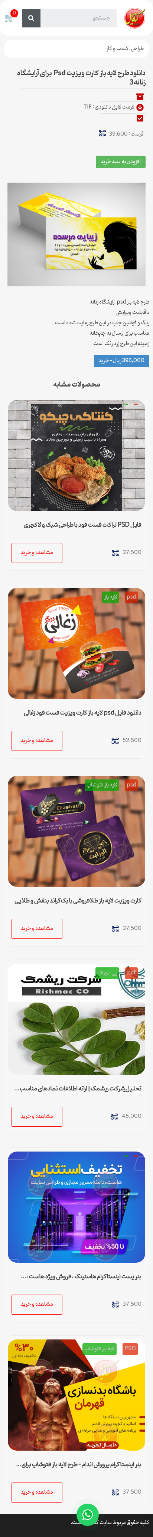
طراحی (137, 49)
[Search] (31, 18)
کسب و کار (117, 49)
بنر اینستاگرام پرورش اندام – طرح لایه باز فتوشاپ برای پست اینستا (81, 1467)
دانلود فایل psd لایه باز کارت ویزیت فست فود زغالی (82, 713)
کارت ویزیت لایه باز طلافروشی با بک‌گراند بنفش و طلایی (77, 901)
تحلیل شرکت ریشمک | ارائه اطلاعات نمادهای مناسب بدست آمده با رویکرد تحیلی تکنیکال (80, 1091)
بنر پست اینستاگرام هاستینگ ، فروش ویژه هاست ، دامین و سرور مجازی (83, 1279)
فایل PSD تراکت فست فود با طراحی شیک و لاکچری (82, 525)
